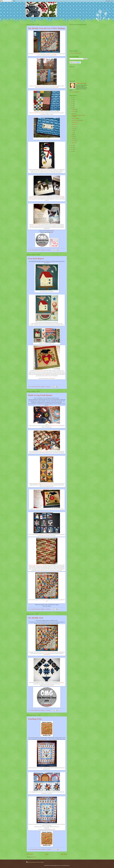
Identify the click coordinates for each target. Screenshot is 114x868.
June (73, 132)
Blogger (68, 865)
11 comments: (48, 710)
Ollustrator (60, 865)
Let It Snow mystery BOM (44, 169)
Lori (34, 324)
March (73, 138)
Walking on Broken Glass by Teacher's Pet (36, 565)
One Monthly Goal (36, 53)
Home (47, 854)
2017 (72, 105)
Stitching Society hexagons (54, 425)
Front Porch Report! (36, 258)
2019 (72, 101)
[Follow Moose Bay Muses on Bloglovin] (75, 63)
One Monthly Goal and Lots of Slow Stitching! (46, 28)
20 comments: (48, 250)
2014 (72, 147)
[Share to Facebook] (57, 250)
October (73, 113)
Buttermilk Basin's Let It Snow (42, 534)
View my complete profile (74, 92)
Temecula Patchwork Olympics (51, 53)
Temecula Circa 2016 (42, 451)
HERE (55, 55)
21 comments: (48, 609)
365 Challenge (61, 682)
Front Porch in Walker (37, 224)
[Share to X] (56, 250)
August (73, 128)
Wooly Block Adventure (42, 196)
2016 (72, 107)
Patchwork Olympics (41, 599)
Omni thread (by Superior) (37, 112)
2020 (72, 99)
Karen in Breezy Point (81, 83)
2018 (72, 103)
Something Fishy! (35, 718)
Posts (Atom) (34, 857)
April (73, 136)
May (73, 134)
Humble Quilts (52, 378)
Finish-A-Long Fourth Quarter (40, 395)
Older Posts (64, 854)
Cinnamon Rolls (46, 654)
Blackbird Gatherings (40, 370)
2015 (72, 145)
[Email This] (53, 250)
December (74, 109)
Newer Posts (30, 854)
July (73, 130)
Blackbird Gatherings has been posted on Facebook (45, 483)
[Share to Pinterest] (58, 250)
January (73, 142)
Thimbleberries (39, 85)
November (74, 111)
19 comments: (48, 849)
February (74, 140)
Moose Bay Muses (36, 8)
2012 (72, 151)
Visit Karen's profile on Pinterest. (76, 53)
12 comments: (48, 386)
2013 (72, 149)
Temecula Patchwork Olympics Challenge (48, 652)
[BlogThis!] (54, 250)
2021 (72, 97)
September (74, 126)
